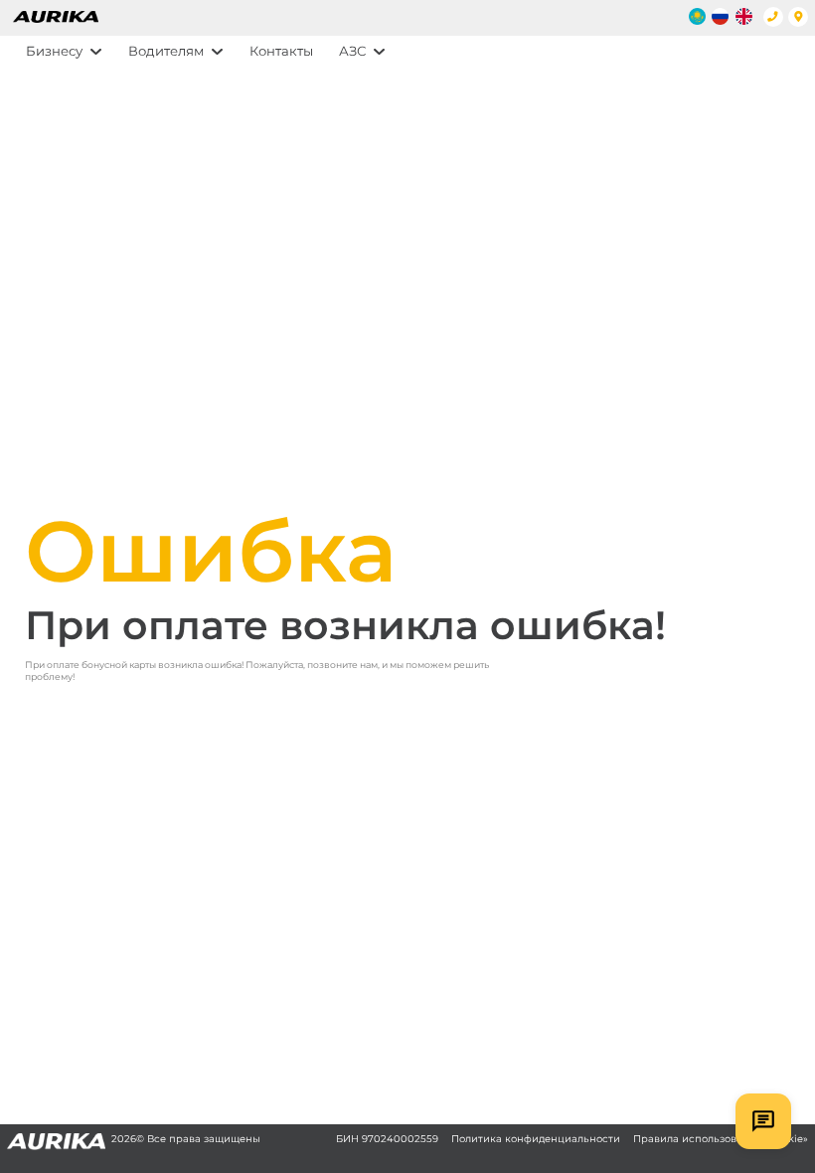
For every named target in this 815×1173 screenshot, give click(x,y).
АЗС (352, 51)
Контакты (281, 51)
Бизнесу (54, 51)
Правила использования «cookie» (720, 1138)
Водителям (166, 51)
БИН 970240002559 (387, 1138)
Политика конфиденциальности (535, 1138)
